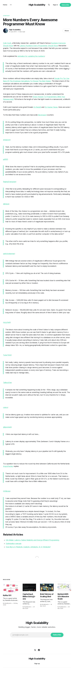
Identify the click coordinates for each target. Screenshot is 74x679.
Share (67, 31)
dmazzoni (6, 140)
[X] (35, 650)
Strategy (6, 15)
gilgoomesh (7, 427)
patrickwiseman (9, 254)
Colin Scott (7, 43)
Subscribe (65, 5)
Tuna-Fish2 (7, 355)
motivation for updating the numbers (31, 56)
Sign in (55, 5)
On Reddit (37, 107)
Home (5, 5)
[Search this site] (48, 4)
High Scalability (37, 4)
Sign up (37, 663)
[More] (10, 4)
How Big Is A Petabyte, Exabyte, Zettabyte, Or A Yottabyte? (28, 547)
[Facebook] (39, 650)
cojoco (5, 407)
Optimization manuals (13, 544)
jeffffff (5, 159)
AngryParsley (8, 466)
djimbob (6, 204)
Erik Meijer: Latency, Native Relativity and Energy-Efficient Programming (32, 540)
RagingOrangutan (9, 182)
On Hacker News (51, 107)
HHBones (6, 491)
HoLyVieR (6, 322)
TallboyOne (7, 383)
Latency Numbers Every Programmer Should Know (39, 46)
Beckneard (42, 115)
